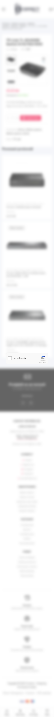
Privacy (40, 362)
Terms (44, 362)
